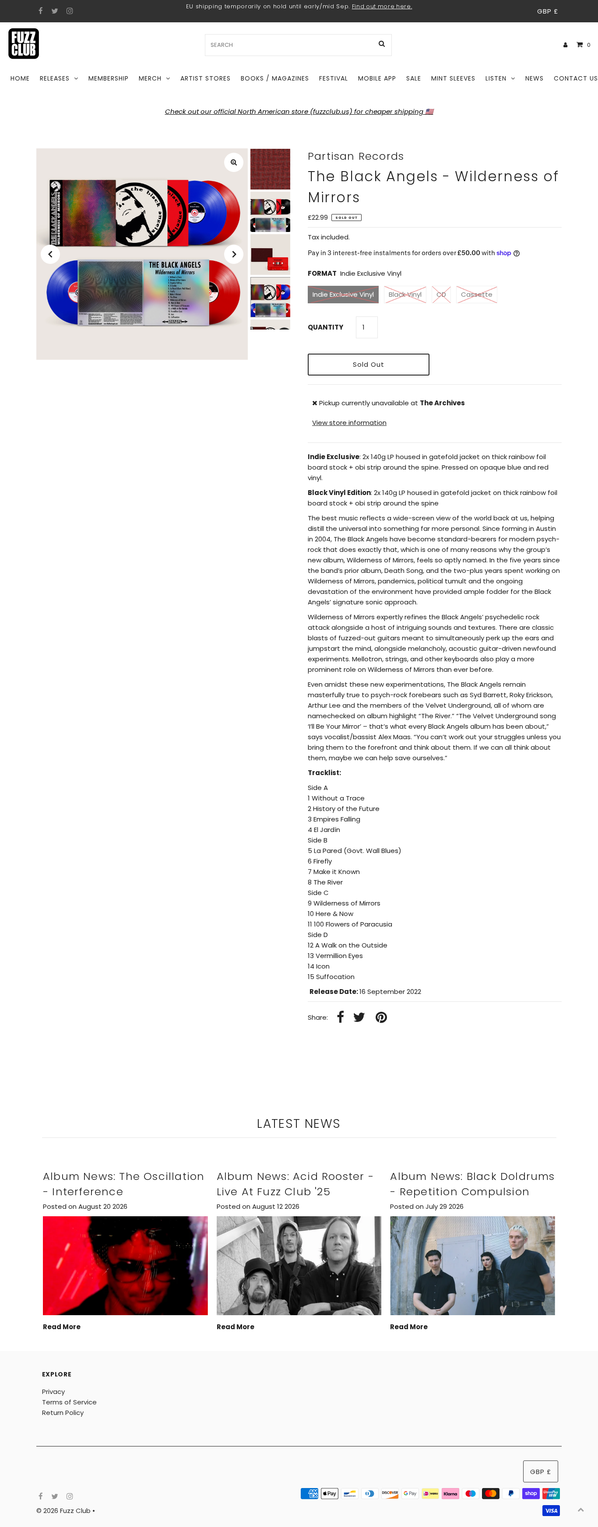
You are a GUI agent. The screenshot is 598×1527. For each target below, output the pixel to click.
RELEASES (55, 78)
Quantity (325, 327)
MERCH (150, 78)
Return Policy (63, 1412)
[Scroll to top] (580, 1509)
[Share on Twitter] (359, 1018)
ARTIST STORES (205, 78)
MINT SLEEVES (453, 78)
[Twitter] (53, 11)
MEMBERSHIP (108, 78)
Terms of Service (69, 1402)
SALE (413, 78)
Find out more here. (382, 6)
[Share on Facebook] (340, 1018)
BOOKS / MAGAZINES (275, 78)
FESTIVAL (333, 78)
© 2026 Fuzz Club (64, 1510)
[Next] (233, 254)
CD (441, 294)
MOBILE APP (377, 78)
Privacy (53, 1391)
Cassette (476, 294)
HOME (20, 78)
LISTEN (496, 78)
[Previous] (50, 254)
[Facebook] (39, 11)
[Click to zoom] (233, 162)
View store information (349, 422)
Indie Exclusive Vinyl (343, 294)
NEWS (534, 78)
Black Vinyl (405, 294)
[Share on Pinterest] (381, 1018)
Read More (62, 1326)
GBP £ (547, 11)
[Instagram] (68, 11)
